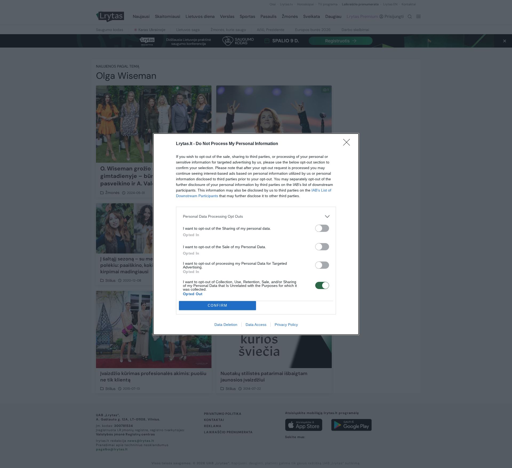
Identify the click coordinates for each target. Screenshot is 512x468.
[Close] (348, 144)
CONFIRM (217, 305)
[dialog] (256, 234)
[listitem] (256, 216)
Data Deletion (225, 324)
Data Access (256, 324)
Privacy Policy (286, 324)
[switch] (322, 228)
